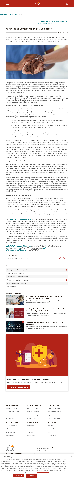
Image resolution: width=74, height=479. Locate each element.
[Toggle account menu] (66, 4)
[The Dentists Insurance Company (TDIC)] (37, 3)
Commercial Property (33, 411)
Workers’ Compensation (34, 418)
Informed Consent (11, 432)
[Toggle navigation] (8, 3)
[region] (37, 466)
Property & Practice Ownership (17, 280)
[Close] (71, 457)
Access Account (31, 425)
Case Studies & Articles (54, 411)
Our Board (50, 429)
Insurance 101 (12, 287)
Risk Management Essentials (16, 283)
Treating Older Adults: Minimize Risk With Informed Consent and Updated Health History (45, 310)
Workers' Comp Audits (53, 418)
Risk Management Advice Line (20, 219)
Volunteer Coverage (11, 415)
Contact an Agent (32, 435)
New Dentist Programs (12, 411)
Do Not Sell (19, 475)
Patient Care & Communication (55, 22)
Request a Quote (31, 429)
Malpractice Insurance (12, 408)
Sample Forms (10, 435)
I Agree (32, 475)
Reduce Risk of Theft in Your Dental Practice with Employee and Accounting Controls (44, 297)
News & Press (51, 435)
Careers (49, 432)
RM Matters (41, 22)
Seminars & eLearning (53, 408)
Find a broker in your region (18, 387)
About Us (50, 425)
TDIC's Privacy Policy (43, 472)
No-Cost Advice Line (12, 425)
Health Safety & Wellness (15, 273)
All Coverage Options (33, 408)
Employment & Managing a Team (18, 270)
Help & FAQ (50, 415)
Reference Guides (11, 429)
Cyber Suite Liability (32, 415)
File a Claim (30, 432)
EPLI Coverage (10, 418)
